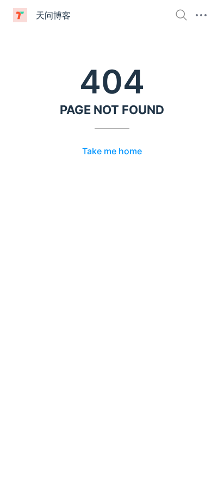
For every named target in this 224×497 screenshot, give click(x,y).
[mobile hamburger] (201, 15)
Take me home (112, 151)
